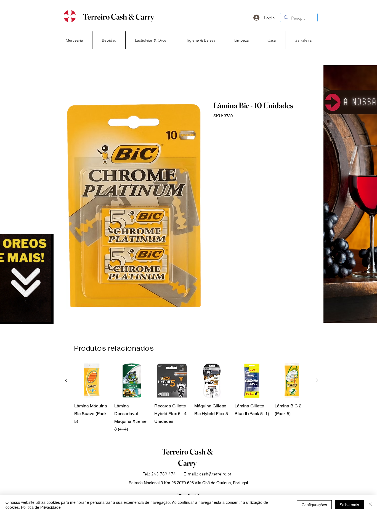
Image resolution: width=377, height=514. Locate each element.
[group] (191, 398)
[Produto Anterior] (66, 380)
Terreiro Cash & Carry (118, 16)
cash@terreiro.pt (215, 474)
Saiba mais (349, 504)
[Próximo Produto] (317, 380)
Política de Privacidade (41, 507)
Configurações (314, 504)
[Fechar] (370, 505)
